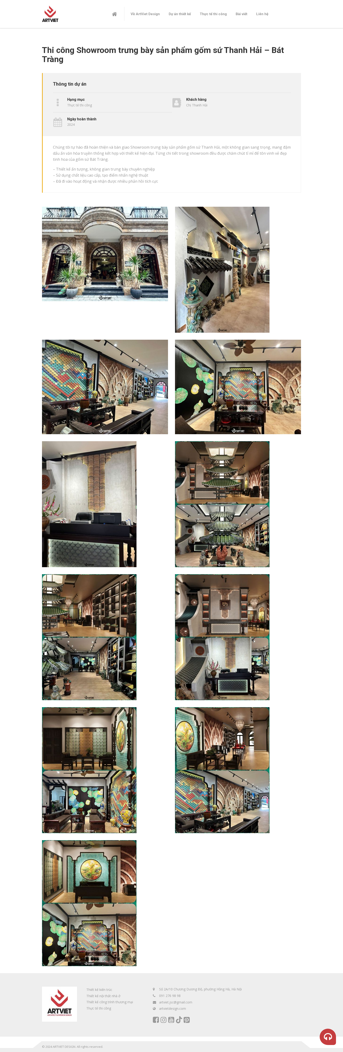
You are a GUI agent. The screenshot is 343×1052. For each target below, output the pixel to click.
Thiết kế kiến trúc (99, 989)
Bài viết (241, 14)
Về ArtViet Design (145, 14)
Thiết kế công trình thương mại (109, 1002)
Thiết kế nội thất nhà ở (103, 996)
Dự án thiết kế (180, 14)
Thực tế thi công (213, 14)
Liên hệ (262, 14)
